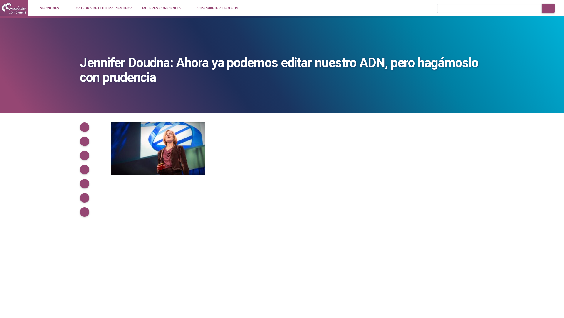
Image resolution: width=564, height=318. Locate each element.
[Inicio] (14, 8)
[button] (84, 127)
